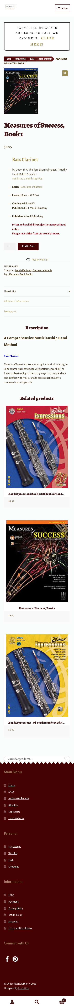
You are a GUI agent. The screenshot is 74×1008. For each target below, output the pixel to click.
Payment (13, 901)
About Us (13, 805)
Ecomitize (23, 988)
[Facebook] (7, 959)
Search (37, 1002)
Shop (11, 792)
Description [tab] (10, 291)
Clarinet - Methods (42, 270)
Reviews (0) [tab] (10, 311)
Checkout (13, 866)
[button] (65, 73)
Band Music (18, 178)
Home (8, 59)
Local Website (16, 818)
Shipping (13, 921)
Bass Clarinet (25, 159)
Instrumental (20, 59)
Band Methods (34, 178)
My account (14, 846)
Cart (10, 860)
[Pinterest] (15, 959)
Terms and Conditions (20, 928)
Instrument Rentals (18, 798)
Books (29, 274)
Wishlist (12, 853)
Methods (14, 274)
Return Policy (15, 915)
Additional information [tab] (16, 301)
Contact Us (14, 811)
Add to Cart (28, 246)
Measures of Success (31, 186)
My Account (12, 1002)
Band (32, 59)
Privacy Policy (15, 908)
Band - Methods (45, 59)
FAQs (11, 895)
